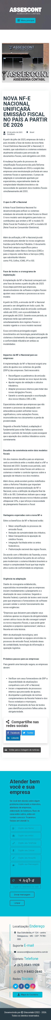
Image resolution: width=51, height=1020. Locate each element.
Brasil (32, 132)
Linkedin (15, 738)
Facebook (15, 733)
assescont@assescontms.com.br (32, 952)
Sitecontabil (29, 1012)
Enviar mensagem (22, 894)
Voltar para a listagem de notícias (23, 750)
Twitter (29, 733)
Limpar (17, 903)
